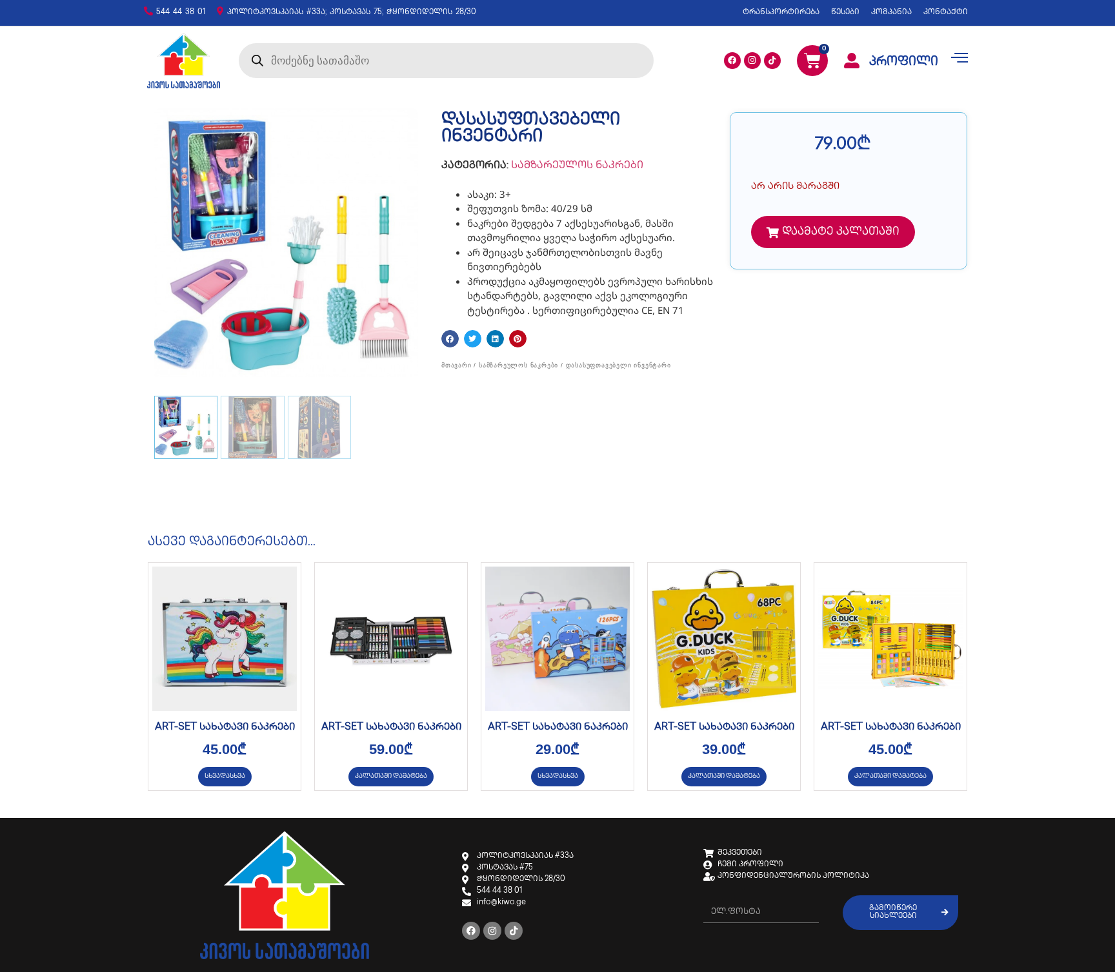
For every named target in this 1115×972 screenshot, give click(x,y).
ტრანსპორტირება (781, 12)
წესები (845, 12)
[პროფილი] (851, 60)
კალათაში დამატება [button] (391, 776)
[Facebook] (732, 60)
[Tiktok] (772, 60)
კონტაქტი (945, 12)
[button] (450, 338)
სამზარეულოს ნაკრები (577, 165)
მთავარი (456, 365)
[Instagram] (752, 60)
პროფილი (903, 62)
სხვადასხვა (225, 776)
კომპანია (891, 12)
